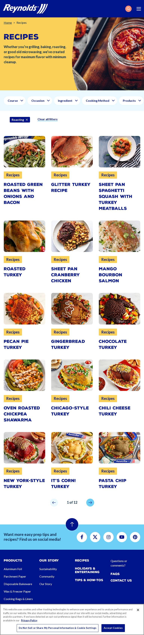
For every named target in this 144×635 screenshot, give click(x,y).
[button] (128, 9)
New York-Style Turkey (24, 483)
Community (46, 576)
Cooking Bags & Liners (18, 599)
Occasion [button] (37, 100)
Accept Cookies (113, 627)
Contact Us (121, 580)
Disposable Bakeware (18, 584)
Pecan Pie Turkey (16, 344)
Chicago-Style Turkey (70, 411)
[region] (72, 619)
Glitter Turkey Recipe (71, 187)
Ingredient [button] (65, 100)
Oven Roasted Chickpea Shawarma (22, 414)
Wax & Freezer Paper (17, 591)
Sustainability (48, 569)
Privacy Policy (29, 620)
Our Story (45, 584)
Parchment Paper (15, 576)
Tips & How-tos (89, 580)
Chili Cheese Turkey (114, 411)
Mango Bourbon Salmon (110, 274)
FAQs (115, 574)
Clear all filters (48, 119)
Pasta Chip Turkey (112, 483)
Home (8, 22)
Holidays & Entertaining (87, 570)
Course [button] (13, 100)
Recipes (82, 560)
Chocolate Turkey (113, 344)
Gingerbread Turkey (68, 344)
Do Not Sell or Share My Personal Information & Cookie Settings (57, 627)
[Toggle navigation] (139, 9)
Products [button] (129, 100)
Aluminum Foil (13, 569)
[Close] (138, 610)
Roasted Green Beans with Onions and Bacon (23, 193)
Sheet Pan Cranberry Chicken (65, 274)
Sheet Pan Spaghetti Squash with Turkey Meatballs (115, 196)
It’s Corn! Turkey (63, 483)
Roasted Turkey (15, 271)
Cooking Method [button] (97, 100)
